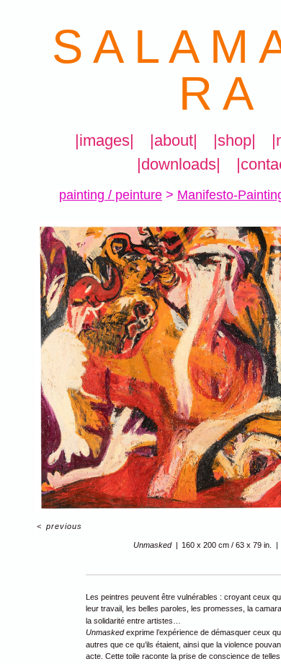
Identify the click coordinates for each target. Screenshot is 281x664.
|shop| (233, 140)
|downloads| (178, 164)
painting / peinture (100, 194)
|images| (107, 140)
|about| (174, 140)
